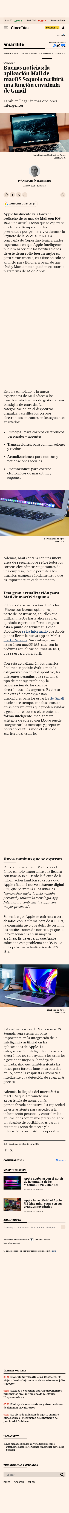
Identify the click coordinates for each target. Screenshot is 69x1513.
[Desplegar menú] (6, 28)
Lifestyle (58, 53)
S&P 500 (31, 20)
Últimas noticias (15, 1370)
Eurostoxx (19, 1482)
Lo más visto (11, 1436)
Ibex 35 (8, 20)
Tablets (24, 53)
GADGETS (8, 63)
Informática (37, 1227)
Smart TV (35, 53)
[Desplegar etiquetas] (63, 1227)
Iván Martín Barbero (34, 180)
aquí (54, 1250)
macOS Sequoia (15, 640)
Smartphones (11, 53)
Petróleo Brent (58, 20)
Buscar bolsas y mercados (21, 1465)
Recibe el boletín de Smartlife (23, 1144)
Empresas (23, 1227)
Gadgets (47, 53)
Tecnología (9, 1227)
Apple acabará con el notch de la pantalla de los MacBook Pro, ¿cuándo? (43, 1182)
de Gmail (57, 698)
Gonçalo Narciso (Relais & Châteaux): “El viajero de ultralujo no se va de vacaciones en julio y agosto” (34, 1380)
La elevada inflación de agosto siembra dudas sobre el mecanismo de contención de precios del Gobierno (31, 1418)
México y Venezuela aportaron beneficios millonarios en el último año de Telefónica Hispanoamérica (33, 1394)
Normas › (60, 1160)
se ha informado (35, 631)
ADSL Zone (56, 45)
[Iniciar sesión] (63, 27)
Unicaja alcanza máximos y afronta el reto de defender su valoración (33, 1406)
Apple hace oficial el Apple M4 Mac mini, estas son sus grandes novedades (43, 1203)
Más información (11, 1243)
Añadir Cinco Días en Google (22, 204)
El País (61, 35)
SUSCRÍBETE (52, 28)
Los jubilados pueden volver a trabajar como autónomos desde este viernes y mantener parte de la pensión (35, 1446)
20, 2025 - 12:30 (34, 186)
